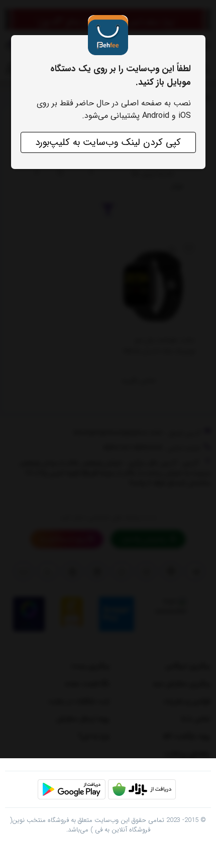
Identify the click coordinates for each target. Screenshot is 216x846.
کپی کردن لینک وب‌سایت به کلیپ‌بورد (108, 142)
